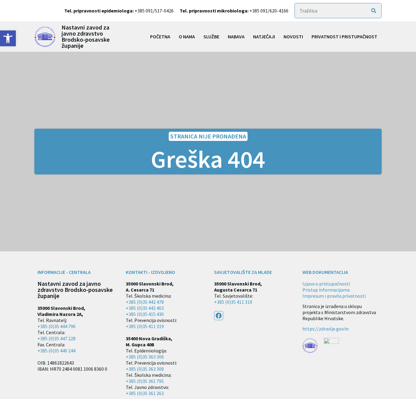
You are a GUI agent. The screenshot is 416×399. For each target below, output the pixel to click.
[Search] (373, 10)
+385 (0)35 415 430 (145, 314)
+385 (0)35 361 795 (145, 381)
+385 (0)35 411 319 (145, 326)
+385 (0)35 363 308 (145, 369)
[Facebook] (218, 315)
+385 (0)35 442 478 (145, 302)
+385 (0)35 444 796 (56, 326)
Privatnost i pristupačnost (344, 36)
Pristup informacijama (326, 290)
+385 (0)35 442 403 (145, 308)
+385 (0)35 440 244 (56, 351)
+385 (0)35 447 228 (56, 338)
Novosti (293, 36)
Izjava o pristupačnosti (326, 284)
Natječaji (264, 36)
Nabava (236, 36)
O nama (187, 36)
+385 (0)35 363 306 (145, 357)
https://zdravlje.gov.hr (325, 329)
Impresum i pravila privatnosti (334, 296)
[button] (8, 38)
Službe (211, 36)
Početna (160, 36)
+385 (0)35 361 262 (145, 393)
